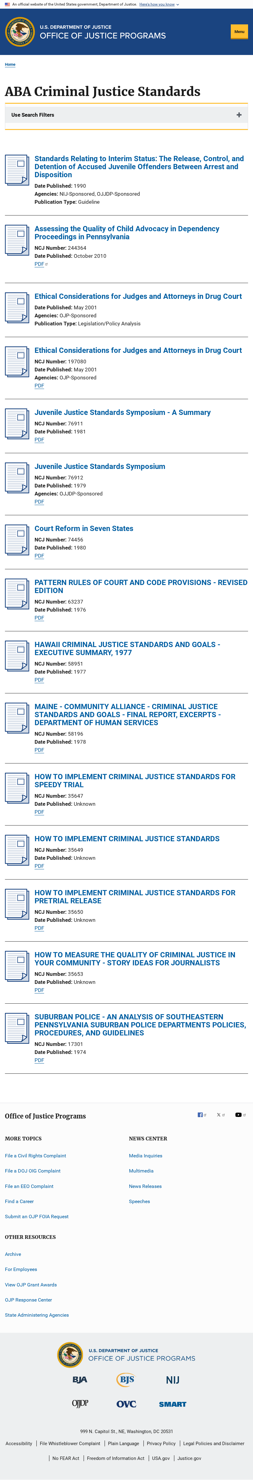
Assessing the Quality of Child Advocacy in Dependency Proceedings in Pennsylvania (127, 232)
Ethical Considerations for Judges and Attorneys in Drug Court (138, 296)
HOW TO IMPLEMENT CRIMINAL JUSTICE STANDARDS (127, 838)
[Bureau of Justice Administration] (80, 1384)
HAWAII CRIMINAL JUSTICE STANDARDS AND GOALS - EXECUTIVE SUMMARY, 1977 (127, 648)
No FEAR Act (65, 1458)
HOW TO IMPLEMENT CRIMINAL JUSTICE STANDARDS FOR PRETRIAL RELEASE (135, 896)
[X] (223, 1119)
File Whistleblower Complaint (70, 1443)
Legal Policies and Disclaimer (213, 1443)
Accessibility (19, 1443)
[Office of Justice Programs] (20, 32)
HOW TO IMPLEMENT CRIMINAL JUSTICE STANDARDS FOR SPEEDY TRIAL (135, 780)
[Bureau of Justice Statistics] (126, 1388)
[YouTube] (241, 1119)
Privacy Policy (161, 1443)
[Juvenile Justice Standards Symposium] (17, 491)
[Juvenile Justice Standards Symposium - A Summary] (17, 437)
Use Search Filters (32, 115)
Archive (13, 1254)
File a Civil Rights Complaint (35, 1156)
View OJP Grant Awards (31, 1284)
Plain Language (123, 1443)
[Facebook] (204, 1119)
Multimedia (141, 1171)
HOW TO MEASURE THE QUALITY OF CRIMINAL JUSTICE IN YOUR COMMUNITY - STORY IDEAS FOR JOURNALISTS (135, 959)
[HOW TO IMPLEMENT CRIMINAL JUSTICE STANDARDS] (17, 864)
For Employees (21, 1269)
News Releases (145, 1186)
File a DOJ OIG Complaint (32, 1171)
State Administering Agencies (37, 1315)
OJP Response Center (28, 1300)
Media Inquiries (145, 1156)
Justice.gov (189, 1458)
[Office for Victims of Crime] (126, 1408)
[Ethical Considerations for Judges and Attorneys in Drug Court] (17, 321)
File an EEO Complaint (29, 1186)
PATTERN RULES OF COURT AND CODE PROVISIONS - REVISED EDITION (141, 586)
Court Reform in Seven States (84, 528)
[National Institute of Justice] (173, 1385)
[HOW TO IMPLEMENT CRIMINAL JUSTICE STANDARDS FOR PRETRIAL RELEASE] (17, 918)
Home (10, 64)
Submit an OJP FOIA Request (36, 1216)
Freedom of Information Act (115, 1458)
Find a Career (19, 1201)
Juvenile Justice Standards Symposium (100, 466)
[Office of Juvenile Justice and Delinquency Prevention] (80, 1409)
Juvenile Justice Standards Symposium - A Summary (123, 412)
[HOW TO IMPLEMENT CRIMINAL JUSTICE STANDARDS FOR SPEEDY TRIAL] (17, 802)
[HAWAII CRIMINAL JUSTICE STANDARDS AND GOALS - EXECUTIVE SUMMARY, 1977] (17, 670)
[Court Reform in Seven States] (17, 553)
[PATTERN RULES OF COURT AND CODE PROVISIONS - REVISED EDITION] (17, 607)
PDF (39, 264)
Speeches (139, 1201)
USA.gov (161, 1458)
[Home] (103, 32)
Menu (239, 31)
